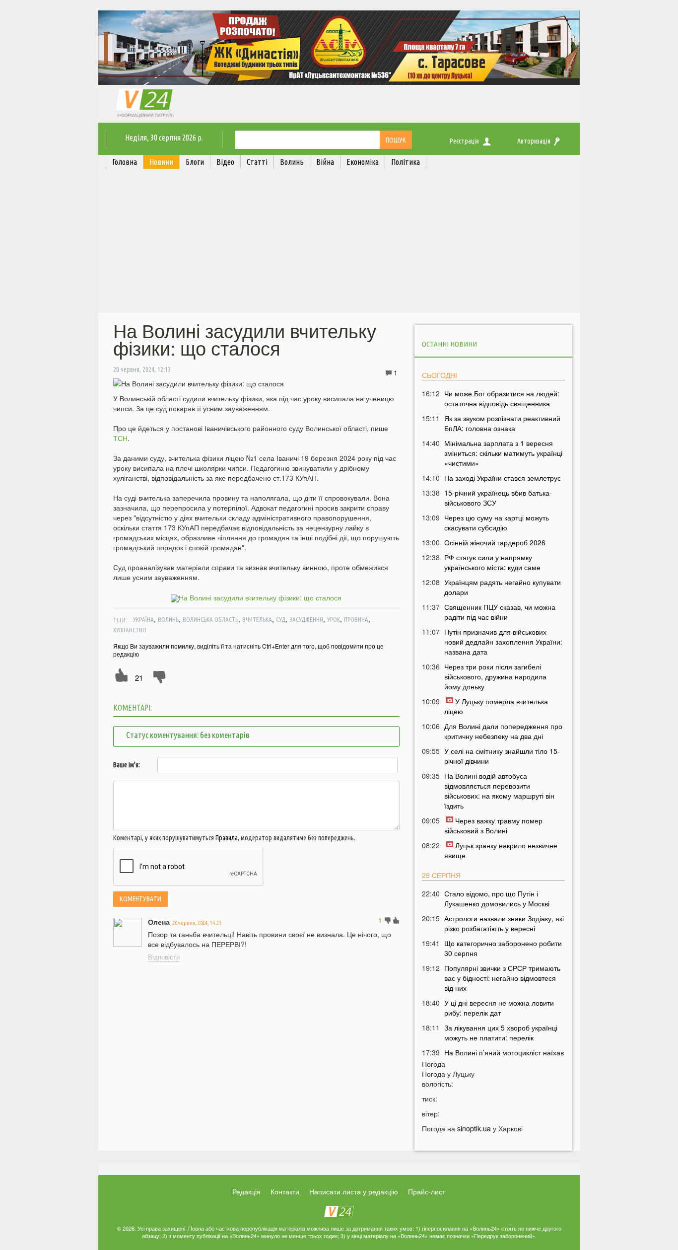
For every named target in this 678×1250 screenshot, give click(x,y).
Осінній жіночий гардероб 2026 (494, 542)
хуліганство (129, 629)
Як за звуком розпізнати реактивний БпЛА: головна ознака (502, 423)
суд (280, 619)
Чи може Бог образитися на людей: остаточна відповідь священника (501, 398)
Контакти (285, 1191)
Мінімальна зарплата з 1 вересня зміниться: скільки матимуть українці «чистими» (503, 453)
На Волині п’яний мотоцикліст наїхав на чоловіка (504, 1057)
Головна (124, 161)
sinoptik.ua (474, 1128)
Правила (226, 838)
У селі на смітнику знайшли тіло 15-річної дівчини (502, 756)
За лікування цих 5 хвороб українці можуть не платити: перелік (500, 1032)
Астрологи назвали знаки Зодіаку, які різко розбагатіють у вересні (504, 923)
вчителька (257, 619)
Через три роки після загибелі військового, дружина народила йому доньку (495, 676)
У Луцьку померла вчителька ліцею (496, 706)
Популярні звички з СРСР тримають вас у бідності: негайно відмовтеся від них (502, 978)
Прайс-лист (426, 1191)
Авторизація (533, 141)
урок (333, 619)
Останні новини (449, 344)
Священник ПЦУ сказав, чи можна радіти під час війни (499, 612)
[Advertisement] (339, 243)
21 (139, 677)
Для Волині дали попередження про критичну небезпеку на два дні (503, 731)
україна (143, 619)
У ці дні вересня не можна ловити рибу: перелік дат (499, 1008)
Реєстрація (464, 141)
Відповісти (164, 956)
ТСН (120, 438)
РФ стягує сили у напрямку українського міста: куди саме (492, 562)
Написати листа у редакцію (353, 1191)
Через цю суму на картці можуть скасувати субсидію (496, 522)
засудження (306, 619)
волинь (168, 619)
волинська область (210, 619)
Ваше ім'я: (126, 765)
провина (356, 619)
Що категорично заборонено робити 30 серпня (503, 948)
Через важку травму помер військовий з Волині (493, 825)
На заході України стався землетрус (502, 478)
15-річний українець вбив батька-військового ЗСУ (498, 498)
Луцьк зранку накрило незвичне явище (500, 850)
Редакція (246, 1191)
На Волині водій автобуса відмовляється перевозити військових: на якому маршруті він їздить (499, 790)
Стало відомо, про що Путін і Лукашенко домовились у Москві (496, 898)
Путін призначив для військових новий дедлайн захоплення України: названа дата (503, 642)
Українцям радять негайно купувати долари (502, 587)
